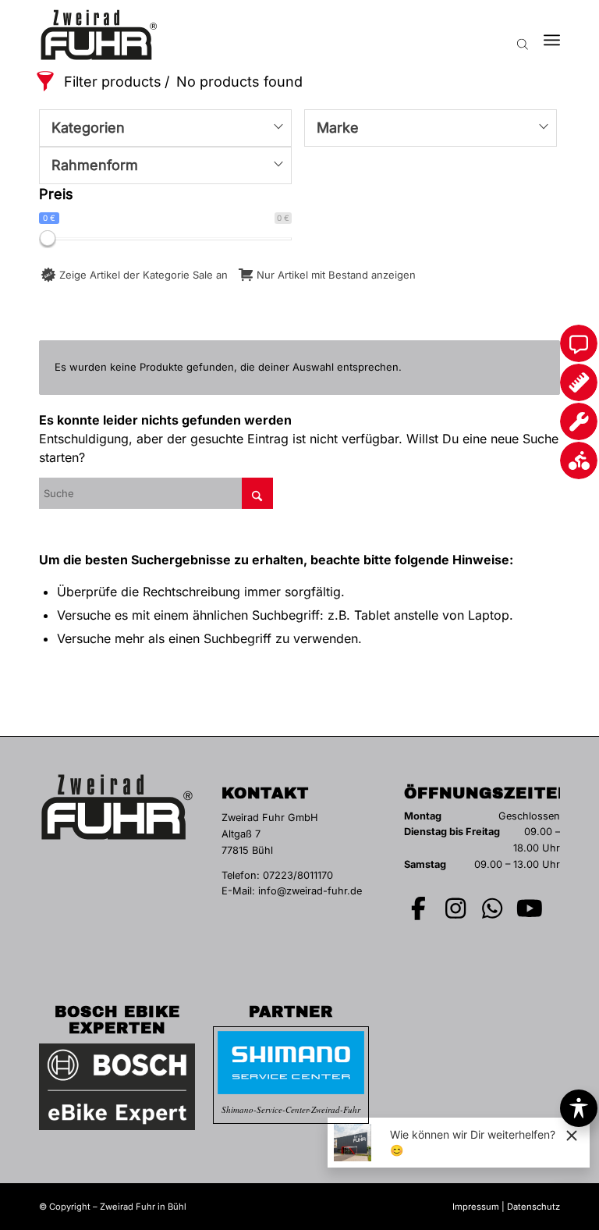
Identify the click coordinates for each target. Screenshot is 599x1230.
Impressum (475, 1206)
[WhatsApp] (493, 908)
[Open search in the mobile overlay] (522, 35)
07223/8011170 (298, 875)
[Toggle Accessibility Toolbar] (578, 1108)
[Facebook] (419, 908)
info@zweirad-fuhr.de (310, 891)
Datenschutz (533, 1206)
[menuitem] (552, 35)
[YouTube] (529, 908)
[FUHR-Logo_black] (99, 35)
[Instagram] (455, 908)
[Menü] (552, 35)
